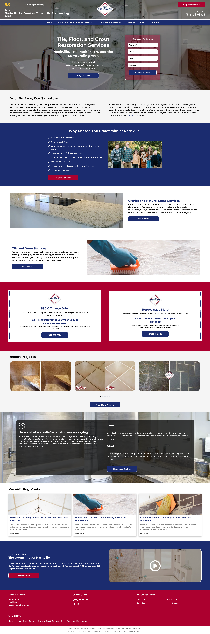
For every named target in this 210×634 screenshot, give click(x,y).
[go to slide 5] (107, 396)
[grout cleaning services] (39, 504)
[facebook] (74, 604)
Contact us (133, 115)
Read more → (15, 533)
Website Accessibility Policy (133, 628)
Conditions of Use (102, 628)
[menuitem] (50, 22)
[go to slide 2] (102, 396)
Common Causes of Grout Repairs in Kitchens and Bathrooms (165, 519)
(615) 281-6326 (195, 14)
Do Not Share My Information (87, 628)
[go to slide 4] (105, 396)
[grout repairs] (170, 504)
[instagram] (78, 604)
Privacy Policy (73, 628)
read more (186, 436)
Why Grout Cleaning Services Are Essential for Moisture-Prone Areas (39, 519)
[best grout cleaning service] (105, 504)
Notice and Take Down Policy (116, 628)
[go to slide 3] (104, 396)
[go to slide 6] (109, 396)
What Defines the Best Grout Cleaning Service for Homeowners (100, 519)
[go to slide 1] (100, 396)
